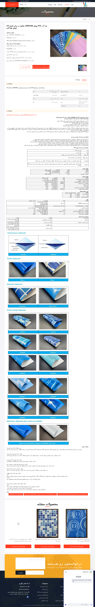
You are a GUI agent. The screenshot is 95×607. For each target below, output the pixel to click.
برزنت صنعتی (45, 589)
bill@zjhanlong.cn (13, 1)
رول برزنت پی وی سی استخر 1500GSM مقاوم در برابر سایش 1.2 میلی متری (19, 540)
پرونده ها (50, 4)
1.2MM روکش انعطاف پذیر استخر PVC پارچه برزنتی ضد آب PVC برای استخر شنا (49, 540)
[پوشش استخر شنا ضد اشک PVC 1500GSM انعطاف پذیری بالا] (77, 523)
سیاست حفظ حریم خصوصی (61, 600)
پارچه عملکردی (44, 600)
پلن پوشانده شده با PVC (42, 592)
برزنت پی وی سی (44, 586)
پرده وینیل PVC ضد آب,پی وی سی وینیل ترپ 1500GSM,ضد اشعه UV (40, 494)
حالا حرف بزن (12, 4)
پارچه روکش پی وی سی (42, 595)
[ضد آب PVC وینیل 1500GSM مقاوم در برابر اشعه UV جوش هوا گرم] (68, 43)
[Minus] (66, 572)
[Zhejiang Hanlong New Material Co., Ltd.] (85, 4)
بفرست (20, 572)
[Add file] (91, 604)
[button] (87, 527)
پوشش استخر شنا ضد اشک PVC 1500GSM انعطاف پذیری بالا (77, 540)
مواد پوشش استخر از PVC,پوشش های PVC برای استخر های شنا (72, 494)
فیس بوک (28, 597)
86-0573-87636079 (25, 1)
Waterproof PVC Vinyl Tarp (16, 494)
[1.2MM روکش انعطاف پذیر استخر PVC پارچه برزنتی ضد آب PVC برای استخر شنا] (47, 523)
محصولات (67, 4)
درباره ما (60, 4)
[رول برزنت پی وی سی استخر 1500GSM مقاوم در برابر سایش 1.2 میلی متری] (18, 523)
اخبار (55, 4)
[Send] (66, 604)
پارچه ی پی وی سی (43, 597)
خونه (72, 4)
